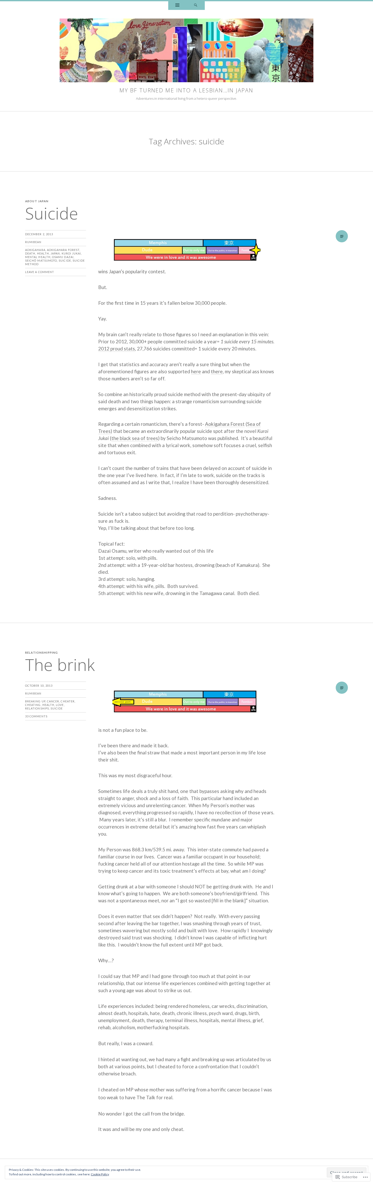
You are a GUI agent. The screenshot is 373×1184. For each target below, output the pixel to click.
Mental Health (37, 257)
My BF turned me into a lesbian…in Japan (186, 90)
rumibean (33, 242)
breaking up (35, 701)
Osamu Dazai (63, 257)
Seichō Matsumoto (41, 260)
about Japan (37, 201)
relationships (37, 708)
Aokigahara (35, 249)
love (60, 704)
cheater (68, 701)
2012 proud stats (116, 348)
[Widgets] (177, 5)
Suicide (51, 213)
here (196, 371)
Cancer (53, 701)
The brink (60, 665)
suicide (65, 260)
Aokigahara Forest (63, 249)
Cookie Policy (100, 1174)
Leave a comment (39, 272)
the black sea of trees (134, 438)
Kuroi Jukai (71, 253)
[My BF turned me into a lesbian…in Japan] (186, 52)
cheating (33, 704)
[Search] (196, 5)
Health (43, 253)
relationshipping (41, 652)
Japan (55, 253)
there (217, 371)
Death (30, 253)
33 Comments (36, 716)
